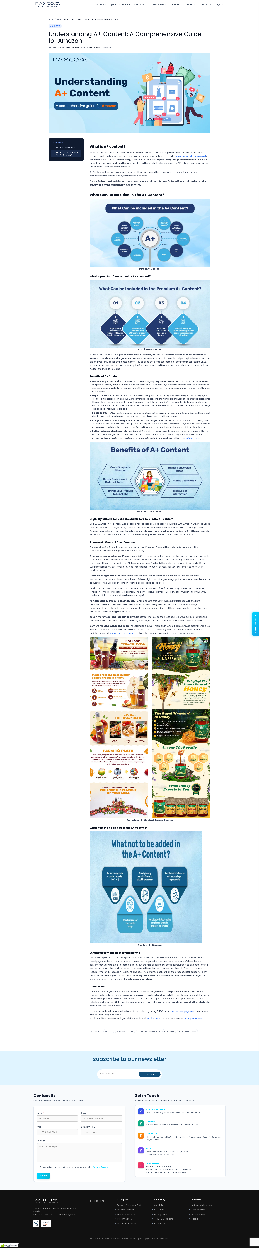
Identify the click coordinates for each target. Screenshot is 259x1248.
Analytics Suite (198, 1214)
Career (189, 4)
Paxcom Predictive (126, 1214)
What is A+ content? (65, 147)
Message (41, 1141)
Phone (39, 1127)
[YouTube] (96, 1201)
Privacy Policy (160, 1214)
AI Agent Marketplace (202, 1205)
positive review (191, 437)
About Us (101, 4)
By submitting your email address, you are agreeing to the (74, 1167)
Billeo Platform (141, 4)
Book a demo (154, 1018)
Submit (43, 1175)
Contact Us (205, 4)
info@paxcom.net (193, 1018)
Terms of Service (100, 1167)
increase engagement (183, 1011)
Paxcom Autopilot (125, 1209)
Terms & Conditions (163, 1219)
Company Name (88, 1127)
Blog (59, 19)
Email (84, 1113)
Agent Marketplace (120, 4)
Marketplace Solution (127, 1223)
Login (218, 4)
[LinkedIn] (102, 1201)
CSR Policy (159, 1209)
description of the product (191, 156)
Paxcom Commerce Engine (130, 1205)
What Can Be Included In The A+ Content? (67, 153)
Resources (158, 4)
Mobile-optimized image (122, 633)
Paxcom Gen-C (124, 1219)
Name (40, 1113)
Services (174, 4)
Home (51, 19)
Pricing (195, 1219)
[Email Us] (90, 1201)
